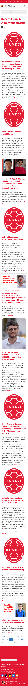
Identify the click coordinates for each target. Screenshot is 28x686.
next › (10, 642)
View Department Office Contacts (9, 660)
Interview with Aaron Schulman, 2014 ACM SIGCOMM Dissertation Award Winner (11, 355)
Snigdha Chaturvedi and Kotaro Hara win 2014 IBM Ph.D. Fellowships (13, 500)
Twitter (6, 675)
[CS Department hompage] (14, 682)
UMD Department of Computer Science (11, 6)
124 (22, 636)
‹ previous (9, 636)
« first (3, 636)
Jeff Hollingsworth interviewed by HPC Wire (12, 238)
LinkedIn (13, 675)
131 (3, 642)
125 (3, 639)
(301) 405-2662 (11, 672)
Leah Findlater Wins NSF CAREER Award (12, 132)
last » (15, 642)
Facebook (2, 675)
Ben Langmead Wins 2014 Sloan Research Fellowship (13, 568)
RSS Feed (17, 675)
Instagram (9, 675)
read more (11, 98)
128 (14, 639)
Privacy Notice (14, 678)
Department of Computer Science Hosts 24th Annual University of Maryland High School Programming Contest (14, 428)
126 (7, 639)
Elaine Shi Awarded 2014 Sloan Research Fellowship (13, 621)
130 (22, 639)
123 (18, 636)
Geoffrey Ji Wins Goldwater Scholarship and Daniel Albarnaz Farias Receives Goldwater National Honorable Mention (13, 183)
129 (18, 639)
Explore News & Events (14, 12)
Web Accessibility (5, 678)
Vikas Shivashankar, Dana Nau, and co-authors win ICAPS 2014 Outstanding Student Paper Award (12, 65)
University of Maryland (14, 1)
